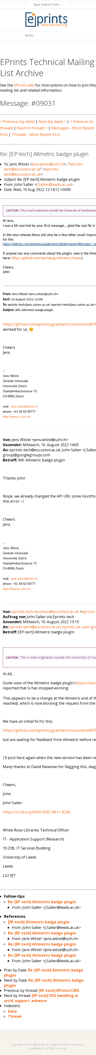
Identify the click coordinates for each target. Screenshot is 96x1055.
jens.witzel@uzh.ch (48, 164)
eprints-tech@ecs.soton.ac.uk (31, 172)
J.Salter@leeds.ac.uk (54, 184)
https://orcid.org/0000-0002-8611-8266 (36, 812)
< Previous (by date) (17, 121)
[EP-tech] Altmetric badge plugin (38, 921)
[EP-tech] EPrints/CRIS (59, 990)
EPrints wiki (24, 85)
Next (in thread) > (32, 128)
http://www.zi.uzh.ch (16, 416)
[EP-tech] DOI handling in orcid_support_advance (41, 998)
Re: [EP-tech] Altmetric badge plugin (42, 901)
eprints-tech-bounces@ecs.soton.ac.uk (45, 611)
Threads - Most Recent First (36, 134)
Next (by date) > (52, 121)
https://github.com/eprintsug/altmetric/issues (46, 258)
